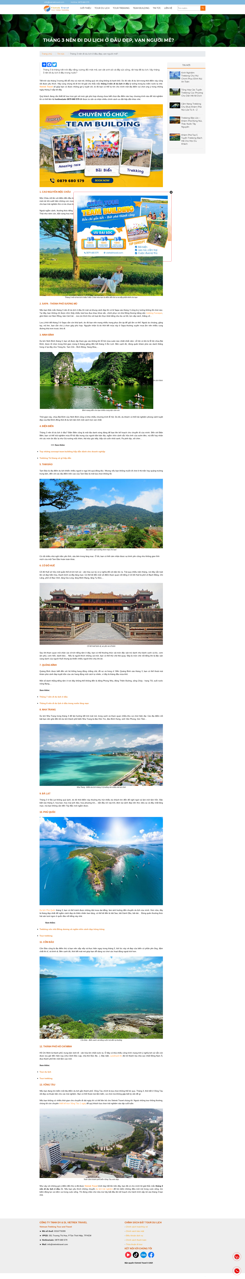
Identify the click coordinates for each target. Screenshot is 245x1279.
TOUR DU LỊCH (102, 8)
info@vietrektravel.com (54, 2)
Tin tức (60, 54)
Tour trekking (121, 8)
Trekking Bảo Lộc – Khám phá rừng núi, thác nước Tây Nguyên (191, 122)
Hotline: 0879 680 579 (79, 2)
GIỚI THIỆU (85, 8)
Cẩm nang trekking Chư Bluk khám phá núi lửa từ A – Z (191, 107)
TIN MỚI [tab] (186, 65)
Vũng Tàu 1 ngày (78, 1103)
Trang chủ (47, 54)
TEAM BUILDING (141, 8)
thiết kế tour (64, 1103)
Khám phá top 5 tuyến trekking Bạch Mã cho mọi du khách (191, 139)
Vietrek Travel (91, 1186)
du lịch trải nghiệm (104, 1189)
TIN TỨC (157, 8)
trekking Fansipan (154, 313)
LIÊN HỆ (168, 8)
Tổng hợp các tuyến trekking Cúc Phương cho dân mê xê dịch (192, 93)
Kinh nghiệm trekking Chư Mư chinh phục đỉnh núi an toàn (191, 77)
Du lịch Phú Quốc (47, 910)
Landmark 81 (116, 1056)
